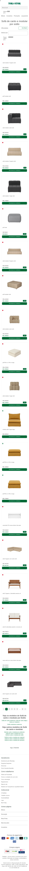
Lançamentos (24, 16)
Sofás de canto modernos (8, 720)
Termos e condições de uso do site (9, 777)
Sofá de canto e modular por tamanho (14, 740)
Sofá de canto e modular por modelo (14, 738)
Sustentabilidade (5, 797)
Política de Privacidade (6, 774)
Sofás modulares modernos (14, 724)
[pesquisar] (26, 8)
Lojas (2, 800)
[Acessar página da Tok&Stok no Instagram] (12, 751)
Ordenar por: (4, 32)
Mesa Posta (4, 818)
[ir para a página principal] (14, 3)
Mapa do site (4, 784)
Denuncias (3, 765)
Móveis (3, 16)
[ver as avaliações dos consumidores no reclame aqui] (14, 851)
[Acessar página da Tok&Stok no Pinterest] (16, 751)
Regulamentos (4, 781)
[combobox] (18, 33)
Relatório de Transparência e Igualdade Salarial (12, 786)
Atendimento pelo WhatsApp (8, 761)
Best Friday (4, 802)
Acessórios (9, 16)
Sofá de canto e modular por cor (14, 733)
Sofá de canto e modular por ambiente (14, 732)
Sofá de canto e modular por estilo (14, 735)
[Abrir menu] (4, 3)
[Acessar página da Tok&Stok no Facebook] (8, 751)
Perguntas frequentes (6, 763)
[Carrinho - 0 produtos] (27, 3)
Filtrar (24, 28)
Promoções (17, 16)
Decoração (4, 814)
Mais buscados (5, 823)
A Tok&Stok (3, 793)
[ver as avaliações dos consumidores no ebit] (7, 851)
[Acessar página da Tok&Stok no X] (21, 751)
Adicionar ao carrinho (14, 71)
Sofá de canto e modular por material (14, 737)
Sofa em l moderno (14, 722)
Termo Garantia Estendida (7, 768)
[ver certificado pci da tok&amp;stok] (22, 851)
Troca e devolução (5, 779)
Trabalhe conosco (5, 795)
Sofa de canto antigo (21, 720)
